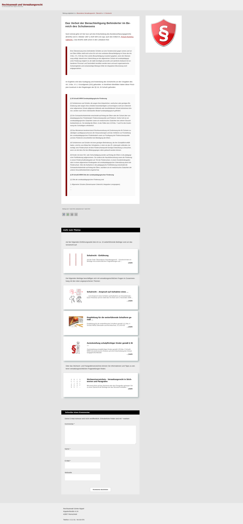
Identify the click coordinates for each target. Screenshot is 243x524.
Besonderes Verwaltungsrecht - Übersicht (89, 13)
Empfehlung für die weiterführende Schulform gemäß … (110, 322)
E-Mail (68, 461)
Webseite (68, 472)
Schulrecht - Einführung (110, 259)
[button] (63, 214)
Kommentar (70, 424)
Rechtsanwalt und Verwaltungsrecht (22, 4)
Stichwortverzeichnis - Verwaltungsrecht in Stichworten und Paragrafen (110, 384)
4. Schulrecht (108, 13)
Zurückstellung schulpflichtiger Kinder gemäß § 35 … (110, 348)
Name (67, 449)
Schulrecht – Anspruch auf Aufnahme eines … (110, 296)
